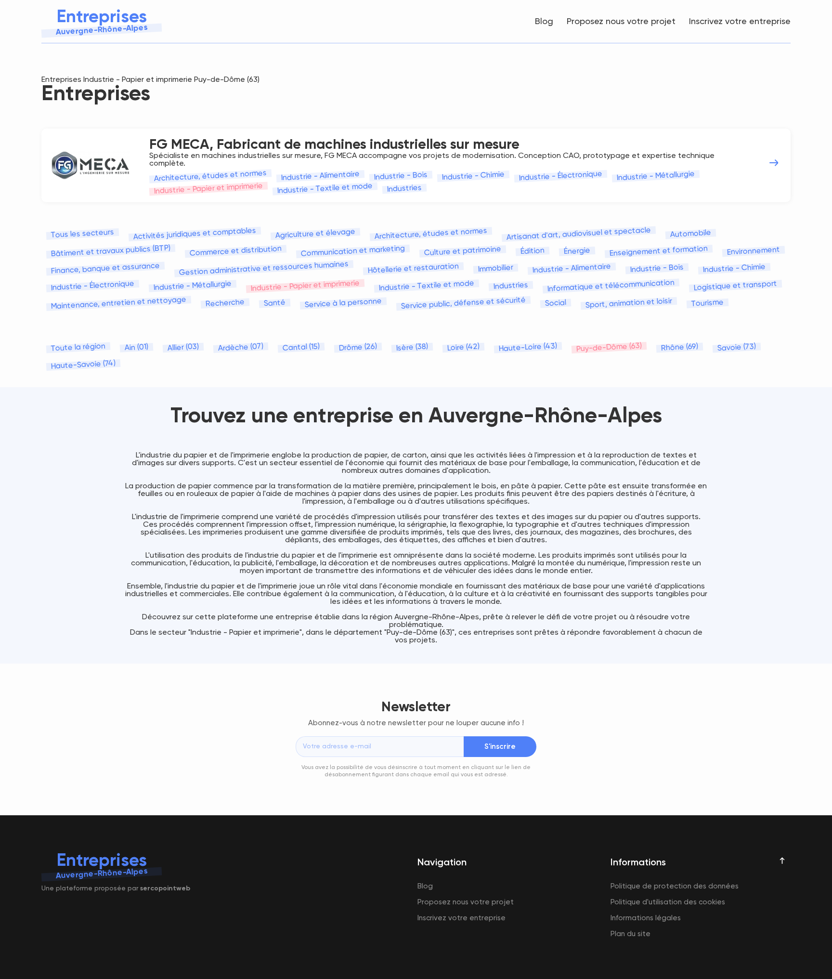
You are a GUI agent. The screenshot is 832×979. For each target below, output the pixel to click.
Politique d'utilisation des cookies (668, 902)
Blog (544, 21)
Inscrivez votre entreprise (740, 21)
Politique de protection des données (675, 886)
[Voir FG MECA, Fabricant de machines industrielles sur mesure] (774, 163)
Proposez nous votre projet (621, 21)
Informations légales (646, 918)
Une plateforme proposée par (115, 888)
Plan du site (630, 934)
